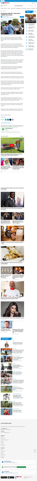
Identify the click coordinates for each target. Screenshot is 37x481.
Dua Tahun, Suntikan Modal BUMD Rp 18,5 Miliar (31, 40)
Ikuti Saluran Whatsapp (21, 467)
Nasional (4, 11)
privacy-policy (3, 438)
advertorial (3, 117)
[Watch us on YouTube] (7, 2)
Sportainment (15, 386)
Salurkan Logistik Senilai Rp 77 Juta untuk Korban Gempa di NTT (18, 358)
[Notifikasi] (34, 3)
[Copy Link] (13, 120)
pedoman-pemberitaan (5, 439)
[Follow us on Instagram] (5, 2)
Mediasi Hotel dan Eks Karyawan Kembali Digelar (31, 43)
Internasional (3, 450)
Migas (35, 452)
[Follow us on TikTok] (8, 2)
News (2, 449)
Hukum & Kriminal (16, 408)
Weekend (2, 456)
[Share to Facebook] (8, 120)
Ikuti (6, 129)
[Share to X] (10, 120)
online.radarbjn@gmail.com (5, 432)
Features (14, 348)
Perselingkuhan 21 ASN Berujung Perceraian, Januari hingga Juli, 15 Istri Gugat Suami (18, 397)
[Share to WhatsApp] (6, 120)
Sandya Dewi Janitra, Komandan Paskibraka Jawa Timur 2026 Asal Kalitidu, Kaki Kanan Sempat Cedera (30, 22)
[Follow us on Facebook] (1, 2)
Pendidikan (2, 457)
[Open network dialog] (32, 3)
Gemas (35, 450)
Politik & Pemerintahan (17, 356)
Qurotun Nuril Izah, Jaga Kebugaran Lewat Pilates (18, 343)
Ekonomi (14, 378)
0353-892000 (3, 429)
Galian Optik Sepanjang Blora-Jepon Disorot (17, 373)
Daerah (14, 363)
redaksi (2, 437)
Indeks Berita (3, 445)
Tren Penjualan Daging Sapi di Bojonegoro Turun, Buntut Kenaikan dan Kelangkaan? (18, 381)
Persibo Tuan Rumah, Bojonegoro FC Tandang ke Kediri (18, 388)
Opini (35, 449)
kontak (2, 441)
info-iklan (2, 442)
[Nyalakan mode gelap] (36, 3)
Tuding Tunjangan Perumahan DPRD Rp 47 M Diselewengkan (18, 366)
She (13, 341)
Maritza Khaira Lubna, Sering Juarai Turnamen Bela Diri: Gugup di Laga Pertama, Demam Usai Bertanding (18, 352)
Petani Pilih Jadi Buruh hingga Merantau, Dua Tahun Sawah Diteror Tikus (18, 403)
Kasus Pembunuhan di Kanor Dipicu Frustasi (17, 411)
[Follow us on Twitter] (3, 2)
